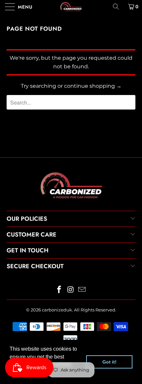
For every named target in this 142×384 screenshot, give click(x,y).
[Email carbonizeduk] (82, 290)
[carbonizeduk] (71, 6)
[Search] (118, 7)
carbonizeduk (57, 309)
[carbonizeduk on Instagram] (71, 290)
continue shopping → (93, 86)
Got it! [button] (109, 362)
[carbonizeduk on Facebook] (59, 290)
